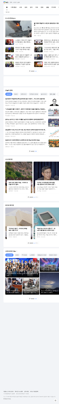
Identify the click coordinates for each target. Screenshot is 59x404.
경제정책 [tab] (9, 94)
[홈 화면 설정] (55, 400)
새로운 (34, 71)
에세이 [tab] (16, 94)
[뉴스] (7, 2)
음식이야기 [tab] (44, 94)
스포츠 (15, 2)
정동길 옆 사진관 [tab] (42, 255)
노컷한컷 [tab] (32, 255)
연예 (11, 2)
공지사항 (26, 391)
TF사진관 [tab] (24, 255)
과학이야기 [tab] (24, 94)
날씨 (18, 2)
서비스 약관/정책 (34, 391)
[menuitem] (6, 7)
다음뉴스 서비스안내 (8, 391)
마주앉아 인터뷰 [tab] (34, 94)
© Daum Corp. (7, 398)
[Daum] (4, 2)
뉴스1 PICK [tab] (9, 255)
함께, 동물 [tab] (52, 94)
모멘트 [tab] (17, 255)
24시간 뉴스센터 (19, 391)
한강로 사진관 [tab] (53, 255)
